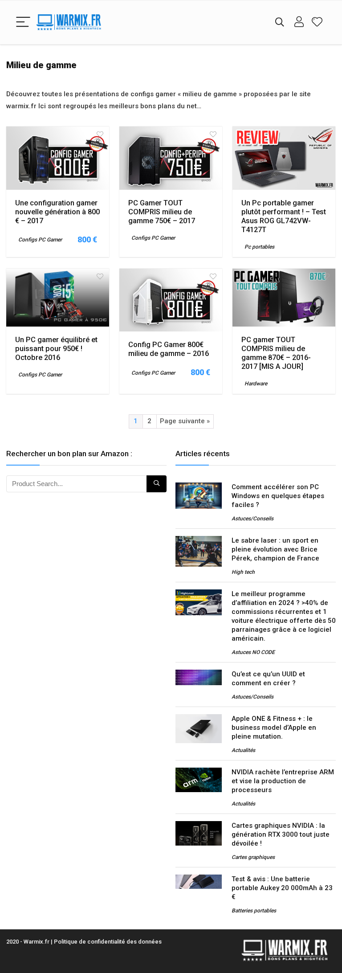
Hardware (255, 383)
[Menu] (23, 22)
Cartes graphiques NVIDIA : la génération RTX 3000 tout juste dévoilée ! (281, 834)
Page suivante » (185, 421)
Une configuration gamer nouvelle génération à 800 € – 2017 (57, 212)
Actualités (243, 750)
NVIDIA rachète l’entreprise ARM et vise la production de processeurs (283, 781)
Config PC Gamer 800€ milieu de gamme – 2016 (168, 349)
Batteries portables (254, 911)
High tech (243, 572)
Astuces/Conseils (252, 518)
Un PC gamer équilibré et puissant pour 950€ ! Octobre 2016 (56, 348)
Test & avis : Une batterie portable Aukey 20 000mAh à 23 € (282, 888)
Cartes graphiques (253, 857)
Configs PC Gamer (40, 240)
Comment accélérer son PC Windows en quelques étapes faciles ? (278, 496)
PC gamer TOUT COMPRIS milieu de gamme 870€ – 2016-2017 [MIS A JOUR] (276, 353)
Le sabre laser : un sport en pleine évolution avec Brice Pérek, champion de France (275, 549)
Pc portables (259, 247)
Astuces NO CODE (253, 652)
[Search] (279, 22)
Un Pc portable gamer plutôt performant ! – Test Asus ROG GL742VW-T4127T (283, 216)
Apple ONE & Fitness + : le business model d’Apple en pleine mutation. (274, 727)
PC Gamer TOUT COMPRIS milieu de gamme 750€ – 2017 (161, 212)
